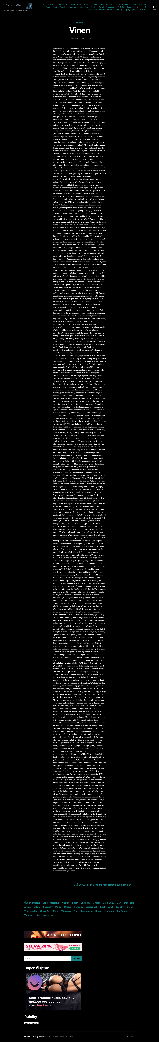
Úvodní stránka (47, 4)
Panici (48, 7)
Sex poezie (92, 10)
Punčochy (118, 10)
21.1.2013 (88, 38)
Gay (111, 4)
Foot (144, 7)
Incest (79, 4)
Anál (86, 7)
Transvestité (110, 7)
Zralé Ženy (104, 4)
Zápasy (127, 10)
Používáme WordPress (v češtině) (61, 1037)
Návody (110, 10)
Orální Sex (121, 7)
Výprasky (136, 7)
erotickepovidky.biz (38, 1037)
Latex (134, 10)
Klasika (72, 4)
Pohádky (63, 7)
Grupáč (95, 4)
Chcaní (101, 7)
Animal (127, 4)
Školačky (87, 4)
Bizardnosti (73, 7)
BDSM (134, 4)
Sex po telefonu (61, 4)
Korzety (102, 10)
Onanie (55, 7)
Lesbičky (142, 4)
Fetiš (129, 7)
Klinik (81, 7)
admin (77, 38)
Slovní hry (142, 10)
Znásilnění (119, 4)
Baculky (93, 7)
